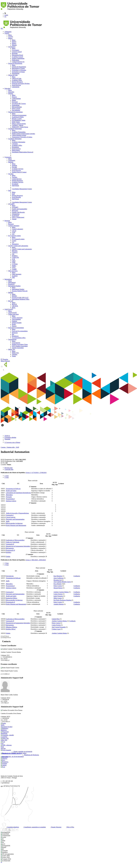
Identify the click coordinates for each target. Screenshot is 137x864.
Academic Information (14, 138)
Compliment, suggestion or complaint (34, 827)
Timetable (7, 439)
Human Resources (17, 82)
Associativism (12, 339)
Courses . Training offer (8, 447)
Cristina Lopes (56, 629)
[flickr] (16, 830)
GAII (13, 232)
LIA (13, 234)
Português (9, 497)
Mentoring (15, 210)
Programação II (10, 550)
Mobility (10, 292)
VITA (13, 267)
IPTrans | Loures (17, 118)
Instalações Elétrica (11, 598)
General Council (17, 52)
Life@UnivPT (8, 309)
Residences (15, 336)
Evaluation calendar (10, 437)
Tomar (14, 356)
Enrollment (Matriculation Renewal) (22, 152)
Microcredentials (17, 107)
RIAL (13, 307)
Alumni (14, 219)
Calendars (15, 143)
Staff (9, 190)
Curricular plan (8, 469)
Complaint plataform (12, 827)
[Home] (20, 10)
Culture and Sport (13, 314)
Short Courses (16, 108)
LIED (13, 261)
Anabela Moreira (59, 604)
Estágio (8, 556)
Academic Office (17, 80)
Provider (14, 167)
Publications (15, 60)
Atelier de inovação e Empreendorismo (17, 513)
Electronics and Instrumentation (15, 519)
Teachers (10, 174)
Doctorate (15, 102)
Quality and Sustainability (19, 209)
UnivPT (6, 33)
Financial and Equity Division (21, 83)
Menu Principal (5, 361)
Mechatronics (10, 548)
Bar (13, 334)
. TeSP (17, 447)
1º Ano (6, 476)
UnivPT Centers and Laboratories (18, 246)
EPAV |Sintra (16, 122)
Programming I (10, 499)
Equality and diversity (18, 212)
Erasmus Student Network (19, 291)
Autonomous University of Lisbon (22, 137)
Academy (15, 276)
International (8, 279)
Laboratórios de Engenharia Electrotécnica (18, 493)
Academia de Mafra (18, 117)
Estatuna (14, 321)
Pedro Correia (58, 586)
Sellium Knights (16, 322)
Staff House (15, 185)
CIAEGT (15, 252)
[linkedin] (13, 830)
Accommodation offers (18, 338)
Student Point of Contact (19, 172)
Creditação (77, 576)
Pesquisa (5, 359)
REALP (10, 301)
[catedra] (3, 765)
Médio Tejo (11, 349)
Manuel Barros (58, 588)
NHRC (14, 266)
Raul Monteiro (58, 576)
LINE (13, 262)
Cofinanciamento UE (18, 62)
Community (7, 157)
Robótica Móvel (10, 629)
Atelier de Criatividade (12, 542)
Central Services (17, 179)
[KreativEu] (4, 762)
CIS (13, 254)
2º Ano (6, 477)
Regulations (15, 147)
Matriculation (16, 150)
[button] (1, 862)
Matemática (9, 495)
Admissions (7, 31)
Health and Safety (11, 490)
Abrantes (14, 354)
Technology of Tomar (18, 72)
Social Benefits (16, 197)
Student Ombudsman (18, 58)
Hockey (14, 326)
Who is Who (70, 827)
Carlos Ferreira (58, 594)
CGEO (14, 241)
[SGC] (3, 760)
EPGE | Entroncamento (19, 123)
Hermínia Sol (57, 580)
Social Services (16, 85)
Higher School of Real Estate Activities (23, 133)
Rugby (14, 324)
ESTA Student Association (20, 346)
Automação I (10, 515)
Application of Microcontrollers (15, 540)
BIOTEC (14, 251)
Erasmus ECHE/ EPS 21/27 (20, 297)
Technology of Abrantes (19, 70)
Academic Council (17, 57)
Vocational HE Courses (19, 103)
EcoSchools (15, 215)
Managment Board (17, 55)
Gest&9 (14, 269)
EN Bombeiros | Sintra (18, 120)
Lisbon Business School (19, 135)
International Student (14, 286)
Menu (10, 35)
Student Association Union (20, 344)
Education (7, 88)
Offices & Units (13, 75)
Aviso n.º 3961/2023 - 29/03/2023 (36, 560)
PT (5, 16)
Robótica (8, 552)
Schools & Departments (15, 63)
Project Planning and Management (16, 525)
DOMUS (14, 256)
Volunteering (15, 214)
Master (14, 100)
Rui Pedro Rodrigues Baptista (62, 600)
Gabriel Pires (55, 619)
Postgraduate (15, 105)
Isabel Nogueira (58, 596)
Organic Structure (56, 827)
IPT (2, 28)
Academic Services (17, 169)
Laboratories (15, 87)
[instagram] (5, 830)
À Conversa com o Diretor (12, 442)
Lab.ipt (14, 230)
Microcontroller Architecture (14, 523)
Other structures (13, 271)
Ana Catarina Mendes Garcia (62, 582)
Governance (11, 46)
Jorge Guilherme (58, 578)
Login (6, 15)
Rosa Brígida (57, 584)
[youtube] (9, 830)
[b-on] (3, 767)
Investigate (15, 184)
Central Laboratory (13, 225)
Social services (16, 149)
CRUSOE (15, 306)
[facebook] (2, 830)
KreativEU (11, 284)
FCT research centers (14, 235)
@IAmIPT (11, 204)
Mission (14, 45)
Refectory (15, 333)
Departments (15, 73)
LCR (13, 259)
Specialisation (16, 110)
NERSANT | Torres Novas (20, 127)
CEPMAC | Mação (17, 125)
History (10, 38)
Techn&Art (15, 244)
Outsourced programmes (15, 112)
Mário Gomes (58, 598)
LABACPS (15, 257)
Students (10, 162)
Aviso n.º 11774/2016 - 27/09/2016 (36, 472)
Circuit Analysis (10, 517)
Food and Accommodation (16, 327)
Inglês (7, 521)
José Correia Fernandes (59, 627)
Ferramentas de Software (13, 488)
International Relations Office (20, 299)
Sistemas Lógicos (11, 501)
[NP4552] (4, 758)
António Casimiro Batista (61, 592)
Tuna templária (16, 319)
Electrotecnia (10, 576)
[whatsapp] (20, 830)
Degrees (10, 93)
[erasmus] (4, 763)
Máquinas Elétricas (11, 627)
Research (7, 220)
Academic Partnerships (15, 128)
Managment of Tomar (18, 68)
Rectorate (15, 53)
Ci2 (13, 242)
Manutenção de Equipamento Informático (18, 546)
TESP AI (7, 436)
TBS (13, 277)
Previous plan (8, 468)
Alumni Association (18, 348)
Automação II (10, 544)
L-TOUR (15, 264)
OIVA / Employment (18, 217)
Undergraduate (16, 98)
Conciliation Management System (22, 189)
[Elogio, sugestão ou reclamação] (6, 750)
